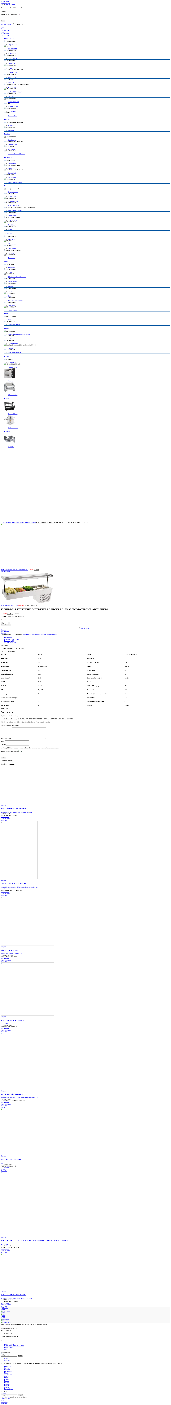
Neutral (6, 1023)
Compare (3, 633)
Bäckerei (3, 887)
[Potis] (3, 1309)
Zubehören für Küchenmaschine (26, 887)
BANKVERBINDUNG (11, 1344)
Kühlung (8, 522)
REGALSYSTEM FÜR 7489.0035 (13, 809)
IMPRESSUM (8, 1347)
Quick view (4, 820)
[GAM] (3, 1317)
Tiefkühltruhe (15, 522)
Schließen (3, 1393)
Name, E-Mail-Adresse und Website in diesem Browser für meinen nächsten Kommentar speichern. (31, 748)
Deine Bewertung (6, 725)
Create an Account (10, 4)
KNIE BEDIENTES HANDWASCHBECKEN (14, 570)
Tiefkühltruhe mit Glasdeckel (27, 522)
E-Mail (3, 744)
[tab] (87, 638)
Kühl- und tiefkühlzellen (13, 812)
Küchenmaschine (11, 887)
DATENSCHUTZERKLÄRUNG (14, 1346)
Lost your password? (6, 24)
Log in (3, 21)
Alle (24, 634)
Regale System (25, 812)
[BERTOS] (4, 1320)
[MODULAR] (5, 1311)
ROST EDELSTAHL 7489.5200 (12, 1020)
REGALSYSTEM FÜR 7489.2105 (13, 1295)
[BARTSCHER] (6, 1322)
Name (3, 741)
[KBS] (3, 1312)
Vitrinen (3, 953)
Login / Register (8, 1389)
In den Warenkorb (6, 625)
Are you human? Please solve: (9, 14)
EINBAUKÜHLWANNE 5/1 (9, 605)
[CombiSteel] (5, 1319)
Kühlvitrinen (9, 953)
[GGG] (3, 1316)
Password (4, 11)
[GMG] (3, 1314)
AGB (5, 1349)
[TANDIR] (4, 1308)
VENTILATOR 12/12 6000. (11, 1159)
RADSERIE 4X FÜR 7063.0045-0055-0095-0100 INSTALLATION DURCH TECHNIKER (34, 1241)
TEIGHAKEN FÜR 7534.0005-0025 (14, 883)
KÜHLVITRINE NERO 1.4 (11, 950)
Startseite (3, 522)
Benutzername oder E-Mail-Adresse (11, 8)
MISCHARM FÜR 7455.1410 (12, 1094)
